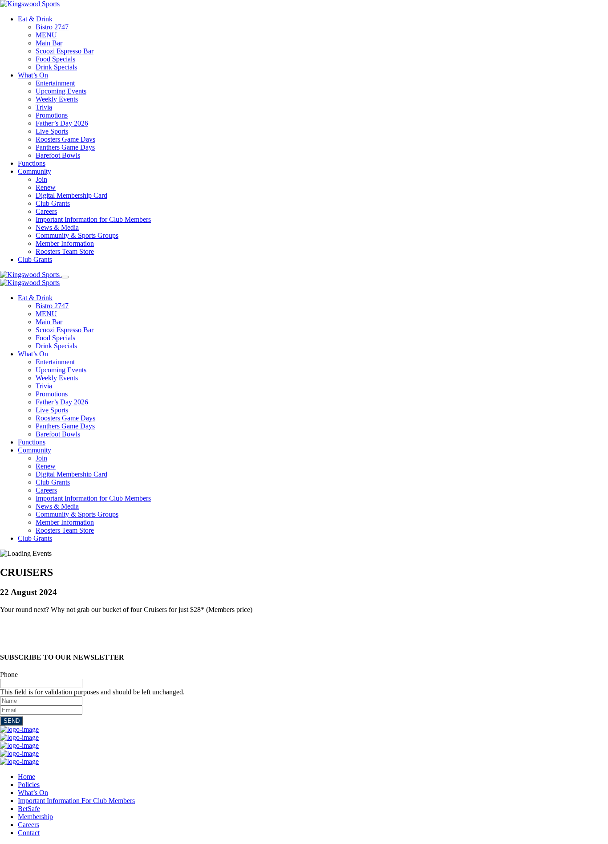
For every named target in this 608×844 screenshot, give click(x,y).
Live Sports (52, 131)
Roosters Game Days (65, 139)
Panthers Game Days (65, 147)
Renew (46, 187)
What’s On (33, 75)
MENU (46, 35)
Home (26, 776)
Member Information (65, 243)
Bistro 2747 (52, 27)
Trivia (44, 107)
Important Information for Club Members (93, 219)
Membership (35, 816)
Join (41, 179)
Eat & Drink (35, 19)
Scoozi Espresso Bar (64, 51)
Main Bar (49, 43)
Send (12, 721)
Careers (46, 211)
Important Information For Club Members (76, 800)
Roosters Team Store (65, 251)
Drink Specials (56, 67)
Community (34, 171)
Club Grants (53, 203)
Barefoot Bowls (58, 155)
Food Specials (55, 59)
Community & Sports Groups (77, 235)
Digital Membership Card (71, 195)
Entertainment (55, 83)
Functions (31, 163)
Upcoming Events (61, 91)
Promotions (52, 115)
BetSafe (29, 808)
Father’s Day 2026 (62, 123)
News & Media (57, 227)
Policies (29, 784)
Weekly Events (57, 99)
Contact (29, 832)
